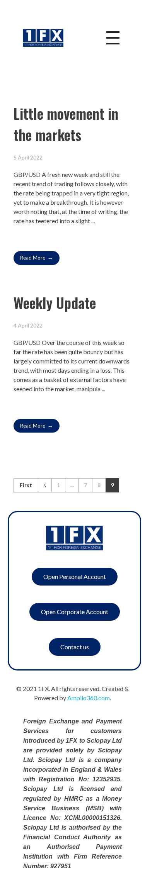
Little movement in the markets (66, 124)
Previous (44, 485)
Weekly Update (55, 302)
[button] (75, 577)
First (26, 485)
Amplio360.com (88, 697)
